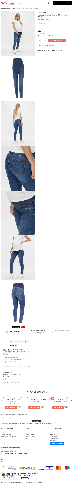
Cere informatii (58, 50)
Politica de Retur (30, 434)
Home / (3, 8)
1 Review (47, 19)
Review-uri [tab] (14, 345)
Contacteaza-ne (58, 443)
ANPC (27, 438)
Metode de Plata (30, 432)
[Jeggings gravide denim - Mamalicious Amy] (18, 33)
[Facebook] (1, 457)
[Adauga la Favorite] (19, 407)
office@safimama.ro (9, 451)
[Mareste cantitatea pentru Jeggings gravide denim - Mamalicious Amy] (45, 40)
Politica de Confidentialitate (49, 423)
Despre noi (4, 432)
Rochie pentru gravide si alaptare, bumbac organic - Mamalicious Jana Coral (60, 398)
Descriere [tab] (5, 342)
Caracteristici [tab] (14, 342)
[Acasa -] (7, 3)
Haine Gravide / (11, 8)
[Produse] (55, 3)
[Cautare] (48, 3)
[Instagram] (1, 461)
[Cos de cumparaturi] (68, 3)
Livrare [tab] (21, 342)
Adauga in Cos (57, 40)
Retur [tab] (26, 342)
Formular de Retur (30, 436)
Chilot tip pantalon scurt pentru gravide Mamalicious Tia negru (36, 398)
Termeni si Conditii (6, 434)
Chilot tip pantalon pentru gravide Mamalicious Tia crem (13, 398)
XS (39, 30)
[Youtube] (1, 459)
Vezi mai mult (7, 372)
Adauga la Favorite (44, 50)
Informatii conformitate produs (11, 382)
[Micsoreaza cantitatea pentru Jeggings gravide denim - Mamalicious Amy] (39, 40)
